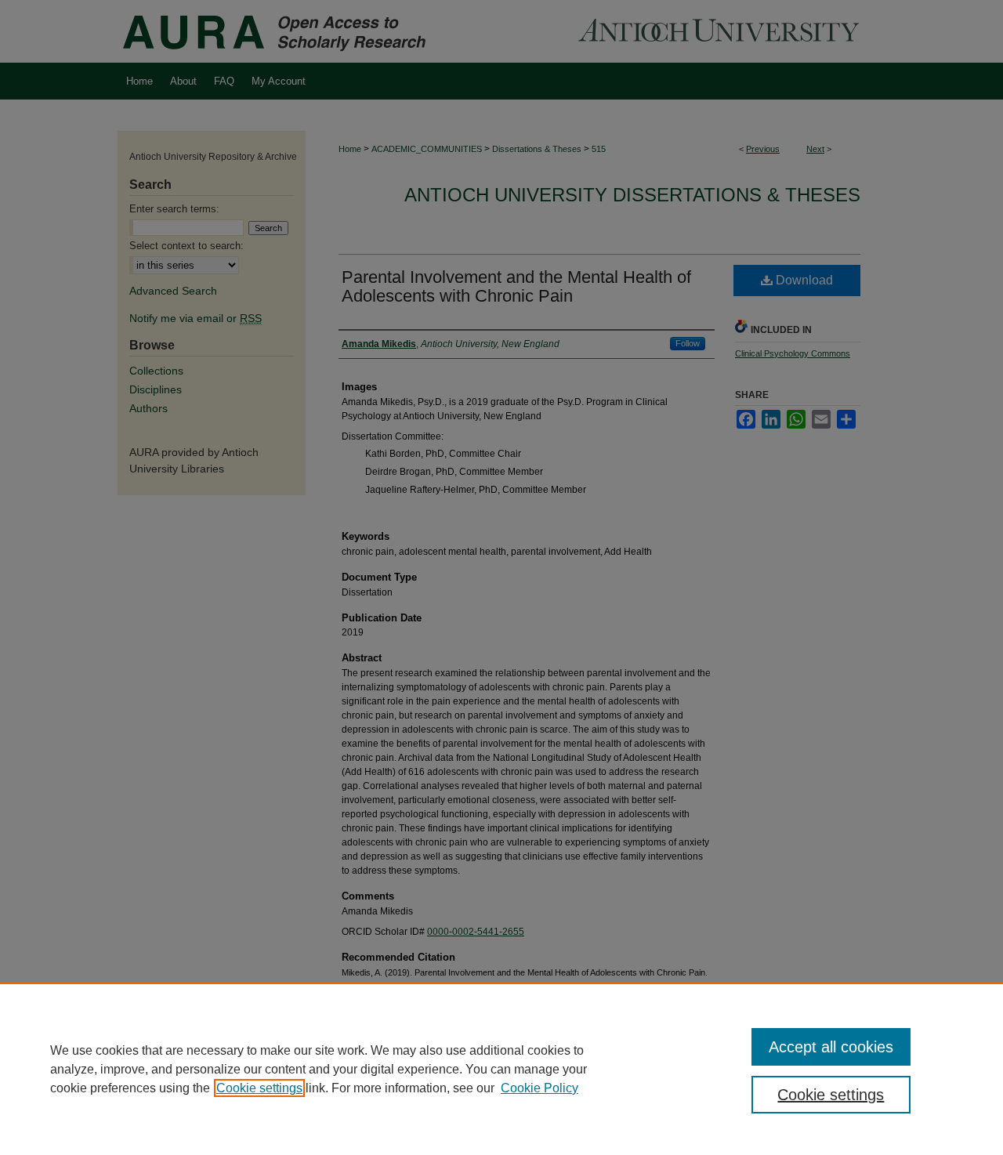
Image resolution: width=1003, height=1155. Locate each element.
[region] (501, 1069)
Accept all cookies (831, 1046)
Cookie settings (259, 1088)
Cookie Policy (539, 1088)
